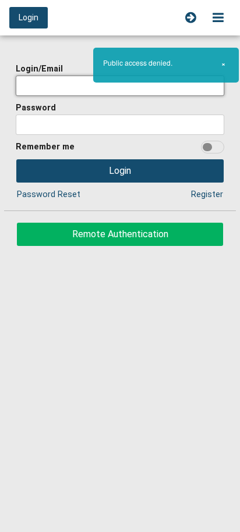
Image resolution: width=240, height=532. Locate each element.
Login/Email (39, 69)
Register (207, 194)
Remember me (45, 147)
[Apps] (218, 17)
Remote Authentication (120, 234)
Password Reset (48, 194)
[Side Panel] (190, 17)
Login (28, 17)
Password (36, 108)
